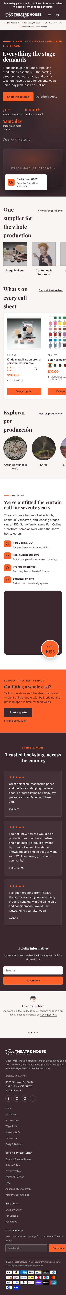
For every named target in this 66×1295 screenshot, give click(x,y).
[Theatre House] (23, 15)
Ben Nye (11, 355)
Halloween (11, 1138)
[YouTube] (33, 1098)
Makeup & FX (12, 1132)
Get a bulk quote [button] (46, 96)
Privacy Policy (13, 1170)
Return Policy (12, 1165)
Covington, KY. (48, 1014)
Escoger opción (24, 391)
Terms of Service (14, 1176)
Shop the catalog (18, 96)
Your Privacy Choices (17, 1194)
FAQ (7, 1182)
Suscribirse (33, 980)
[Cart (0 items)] (57, 15)
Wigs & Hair (11, 1126)
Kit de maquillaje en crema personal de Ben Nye (24, 361)
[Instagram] (17, 1098)
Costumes (10, 1114)
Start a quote (18, 712)
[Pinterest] (25, 1098)
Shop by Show (13, 1209)
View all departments (50, 210)
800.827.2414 (20, 720)
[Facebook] (8, 1098)
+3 (35, 369)
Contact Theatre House (18, 1159)
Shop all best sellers (51, 290)
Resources (11, 1221)
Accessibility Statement (18, 1188)
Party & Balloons (14, 1144)
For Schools (11, 1215)
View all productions (50, 413)
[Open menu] (49, 15)
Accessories (12, 1120)
